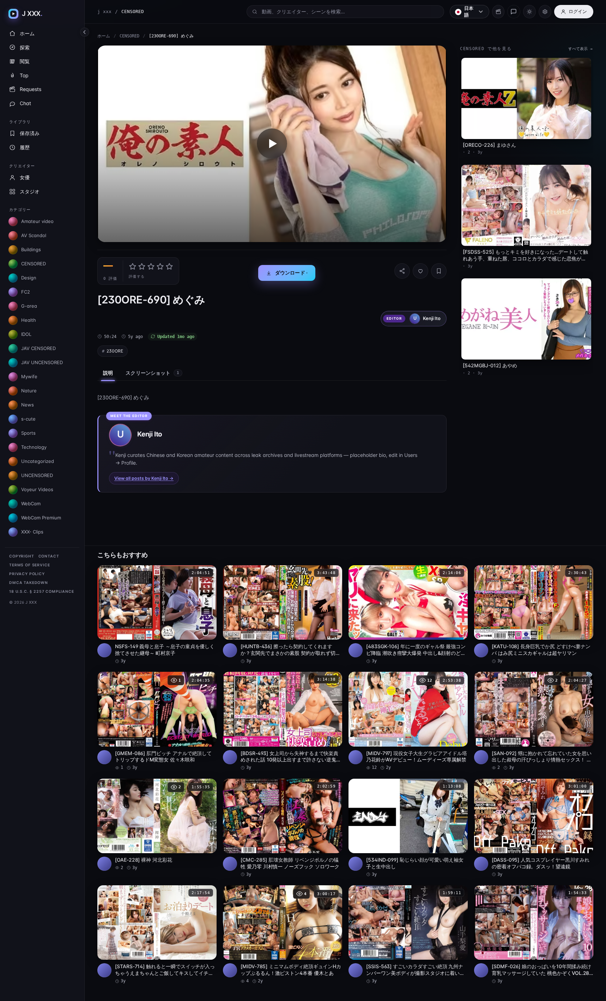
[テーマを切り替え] (529, 11)
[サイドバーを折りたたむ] (84, 32)
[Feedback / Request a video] (513, 11)
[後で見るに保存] (207, 573)
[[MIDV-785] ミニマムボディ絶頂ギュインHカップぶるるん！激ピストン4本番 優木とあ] (282, 934)
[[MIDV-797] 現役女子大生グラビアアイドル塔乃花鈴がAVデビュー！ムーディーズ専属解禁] (408, 721)
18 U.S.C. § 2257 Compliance (41, 591)
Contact (48, 556)
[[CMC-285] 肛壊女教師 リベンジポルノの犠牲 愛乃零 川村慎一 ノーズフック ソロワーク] (282, 828)
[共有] (402, 271)
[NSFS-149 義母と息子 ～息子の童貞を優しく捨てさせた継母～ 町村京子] (157, 614)
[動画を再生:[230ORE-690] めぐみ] (272, 144)
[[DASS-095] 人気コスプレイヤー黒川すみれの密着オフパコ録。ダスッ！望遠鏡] (533, 828)
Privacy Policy (27, 574)
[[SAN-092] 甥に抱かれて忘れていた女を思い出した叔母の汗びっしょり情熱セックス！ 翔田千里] (533, 721)
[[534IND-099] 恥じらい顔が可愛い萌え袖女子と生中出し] (408, 828)
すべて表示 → (580, 49)
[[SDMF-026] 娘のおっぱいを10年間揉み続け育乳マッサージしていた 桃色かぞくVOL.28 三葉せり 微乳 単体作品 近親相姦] (533, 934)
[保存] (439, 271)
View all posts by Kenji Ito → (144, 478)
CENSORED (129, 36)
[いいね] (420, 271)
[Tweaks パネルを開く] (545, 11)
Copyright (21, 556)
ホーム (103, 36)
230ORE (115, 351)
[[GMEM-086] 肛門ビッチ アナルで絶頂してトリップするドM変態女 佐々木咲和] (157, 721)
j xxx (104, 11)
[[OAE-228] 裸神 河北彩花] (157, 825)
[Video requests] (498, 11)
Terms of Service (29, 565)
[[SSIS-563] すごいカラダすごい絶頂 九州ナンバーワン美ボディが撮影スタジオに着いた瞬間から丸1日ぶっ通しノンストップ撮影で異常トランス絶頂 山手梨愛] (408, 934)
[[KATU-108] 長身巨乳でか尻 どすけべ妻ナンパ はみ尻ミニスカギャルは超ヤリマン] (533, 614)
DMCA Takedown (28, 582)
